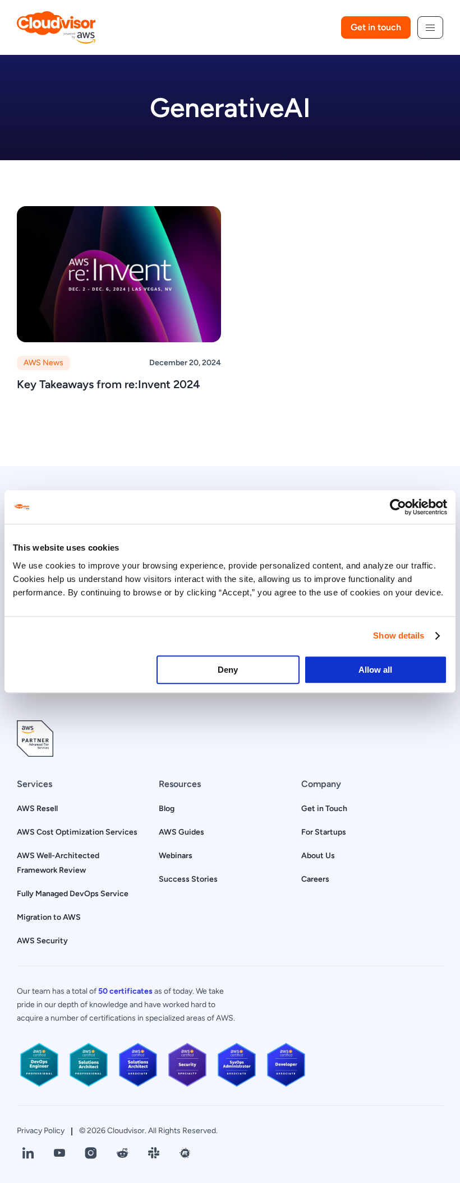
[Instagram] (91, 1153)
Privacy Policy (41, 1130)
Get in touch (376, 27)
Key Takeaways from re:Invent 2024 (108, 384)
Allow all (375, 669)
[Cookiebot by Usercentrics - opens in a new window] (398, 507)
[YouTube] (59, 1153)
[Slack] (153, 1153)
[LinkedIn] (28, 1153)
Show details (398, 635)
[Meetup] (185, 1153)
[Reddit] (122, 1153)
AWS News (43, 362)
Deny (228, 669)
